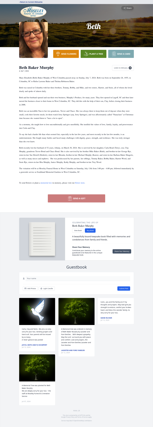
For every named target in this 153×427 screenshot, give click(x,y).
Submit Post (123, 288)
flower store (80, 182)
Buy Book (90, 230)
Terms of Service (82, 417)
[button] (37, 311)
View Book (78, 230)
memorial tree (46, 182)
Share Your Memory (121, 251)
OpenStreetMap (79, 421)
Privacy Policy (70, 417)
